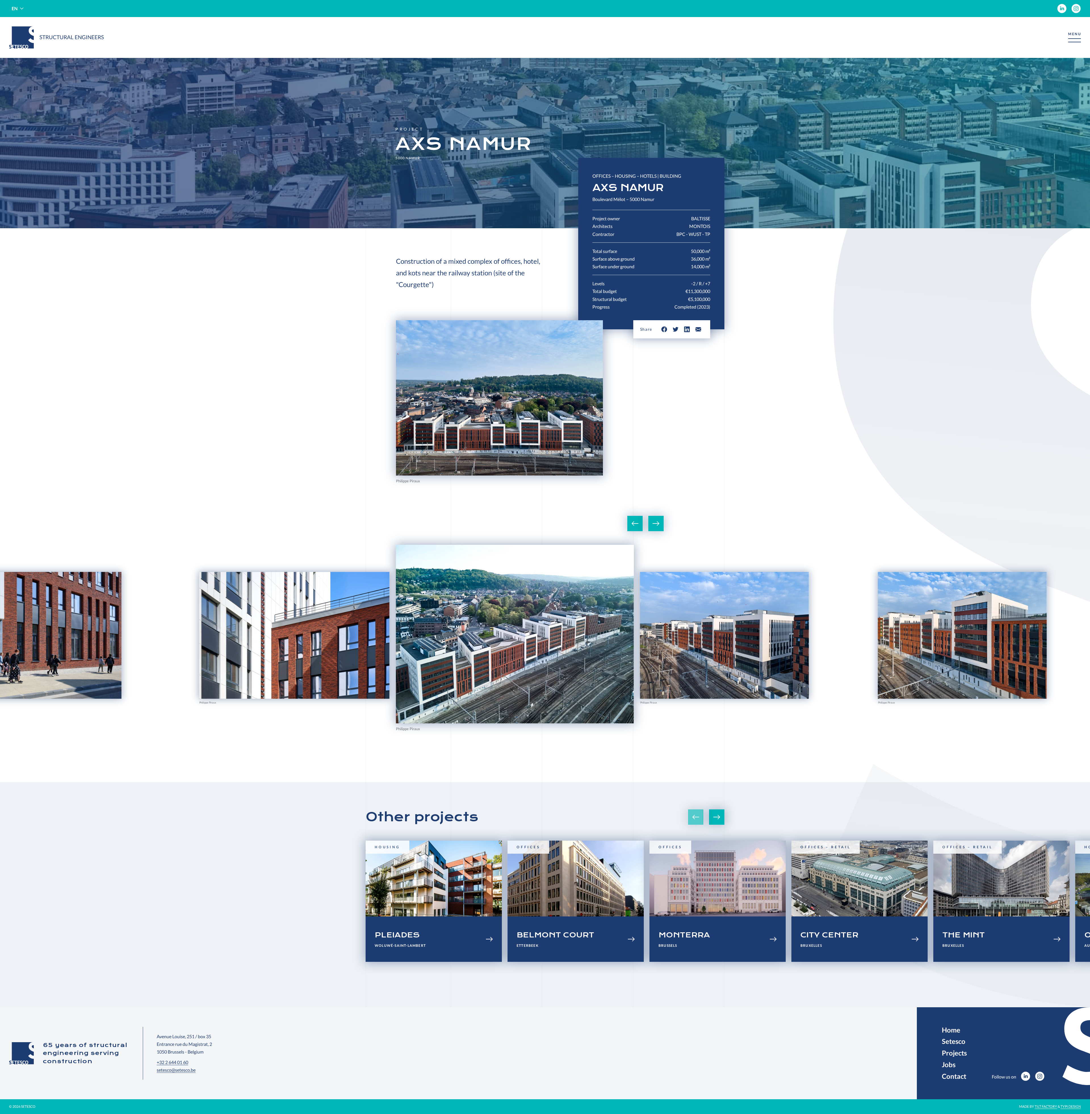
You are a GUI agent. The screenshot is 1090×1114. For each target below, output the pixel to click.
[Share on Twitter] (675, 329)
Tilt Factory (1046, 1106)
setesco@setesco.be (176, 1070)
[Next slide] (656, 523)
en (15, 8)
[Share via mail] (698, 329)
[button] (1074, 37)
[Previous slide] (635, 523)
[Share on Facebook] (664, 329)
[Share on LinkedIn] (687, 329)
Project (409, 129)
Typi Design (1070, 1106)
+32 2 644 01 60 (172, 1062)
